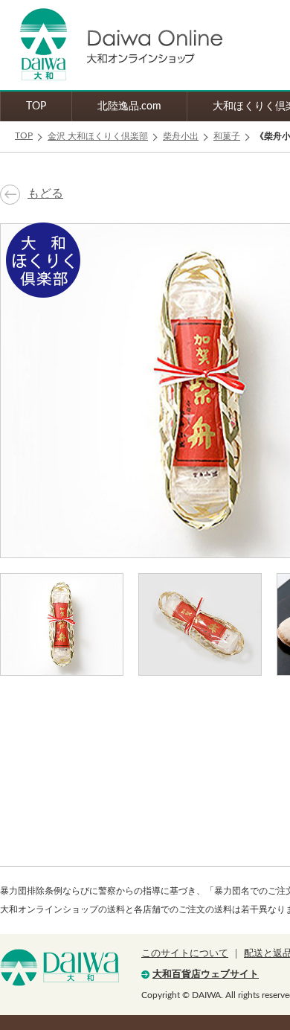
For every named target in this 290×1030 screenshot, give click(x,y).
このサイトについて (184, 954)
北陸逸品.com (129, 106)
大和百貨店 (59, 967)
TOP (36, 106)
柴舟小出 (181, 136)
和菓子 (226, 136)
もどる (45, 193)
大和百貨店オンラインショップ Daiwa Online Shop (111, 45)
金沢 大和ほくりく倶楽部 (98, 136)
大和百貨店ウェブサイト (205, 974)
